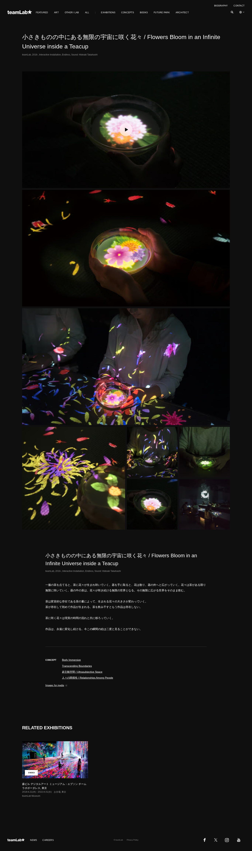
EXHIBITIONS (108, 12)
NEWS (33, 840)
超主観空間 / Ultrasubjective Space (82, 671)
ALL (87, 12)
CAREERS (48, 840)
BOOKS (144, 12)
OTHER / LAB (72, 12)
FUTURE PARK (162, 12)
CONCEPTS (127, 12)
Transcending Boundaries (77, 665)
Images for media (54, 685)
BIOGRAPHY (221, 5)
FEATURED (42, 12)
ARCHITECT (182, 12)
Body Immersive (71, 659)
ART (56, 12)
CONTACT (239, 5)
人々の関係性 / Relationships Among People (87, 677)
